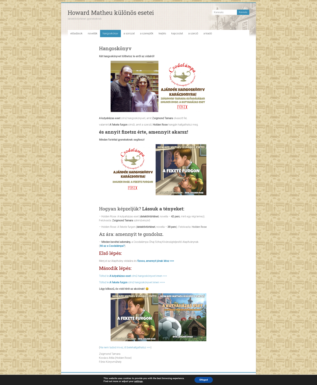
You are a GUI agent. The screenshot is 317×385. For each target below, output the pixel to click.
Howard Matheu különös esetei (111, 13)
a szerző (193, 33)
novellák (92, 33)
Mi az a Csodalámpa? (112, 245)
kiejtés (162, 33)
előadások (76, 33)
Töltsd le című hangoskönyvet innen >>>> (132, 282)
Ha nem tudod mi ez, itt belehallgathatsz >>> (125, 347)
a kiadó (207, 33)
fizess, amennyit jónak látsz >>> (155, 260)
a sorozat (129, 33)
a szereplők (146, 33)
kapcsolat (177, 33)
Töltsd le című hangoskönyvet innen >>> (133, 275)
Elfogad (203, 379)
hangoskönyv (110, 33)
